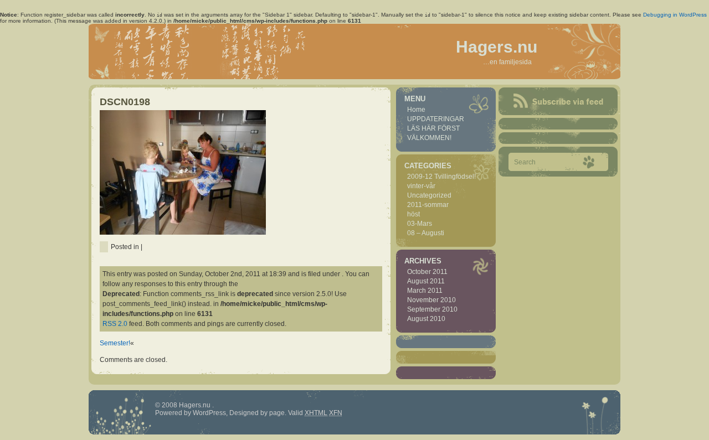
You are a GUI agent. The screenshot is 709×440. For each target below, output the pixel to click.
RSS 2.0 (114, 324)
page (277, 413)
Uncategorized (429, 195)
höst (413, 214)
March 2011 (425, 290)
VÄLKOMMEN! (429, 138)
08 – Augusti (425, 233)
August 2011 (426, 281)
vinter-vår (421, 186)
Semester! (115, 343)
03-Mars (419, 223)
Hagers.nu (496, 47)
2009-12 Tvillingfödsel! (441, 176)
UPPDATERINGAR (435, 119)
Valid (307, 413)
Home (416, 109)
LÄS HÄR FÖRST (433, 128)
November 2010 (431, 300)
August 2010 (426, 319)
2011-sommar (428, 205)
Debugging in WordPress (675, 15)
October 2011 (427, 272)
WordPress (209, 413)
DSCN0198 (125, 101)
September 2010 (432, 309)
